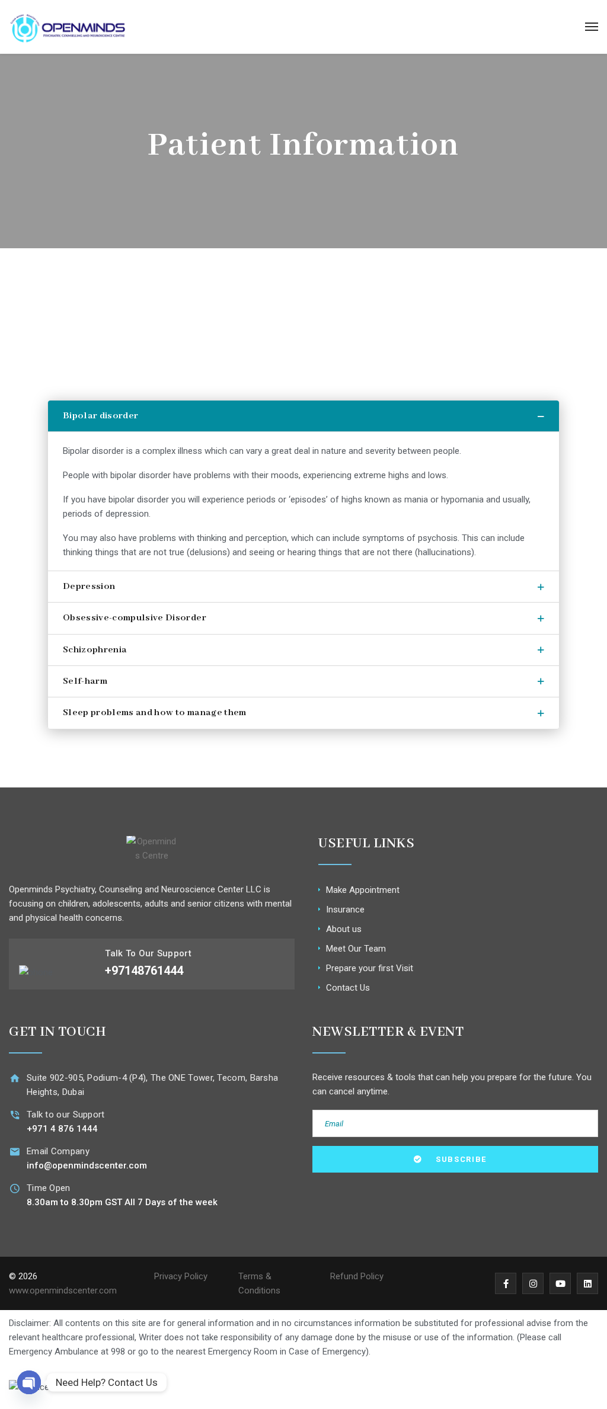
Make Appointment (363, 890)
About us (344, 929)
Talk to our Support (66, 1114)
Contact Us (348, 987)
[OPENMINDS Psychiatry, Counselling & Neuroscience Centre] (67, 26)
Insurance (345, 909)
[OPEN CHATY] (29, 1382)
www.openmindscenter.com (63, 1290)
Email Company (58, 1151)
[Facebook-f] (505, 1283)
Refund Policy (357, 1276)
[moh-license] (303, 1387)
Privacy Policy (180, 1276)
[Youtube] (560, 1283)
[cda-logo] (506, 1387)
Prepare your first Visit (369, 968)
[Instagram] (533, 1283)
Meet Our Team (356, 948)
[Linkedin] (587, 1283)
